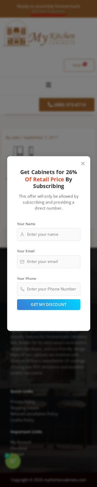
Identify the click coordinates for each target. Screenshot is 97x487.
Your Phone (26, 278)
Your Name (26, 223)
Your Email (25, 251)
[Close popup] (82, 163)
